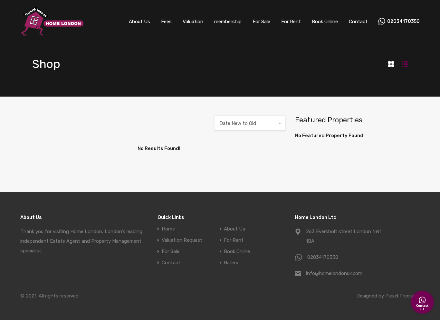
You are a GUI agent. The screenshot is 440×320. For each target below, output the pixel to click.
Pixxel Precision (402, 296)
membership (228, 21)
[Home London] (52, 34)
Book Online (325, 21)
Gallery (231, 262)
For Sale (261, 21)
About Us (139, 21)
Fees (166, 21)
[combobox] (250, 123)
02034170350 (403, 21)
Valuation (193, 21)
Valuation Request (182, 240)
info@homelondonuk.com (334, 273)
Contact (358, 21)
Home (168, 229)
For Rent (291, 21)
